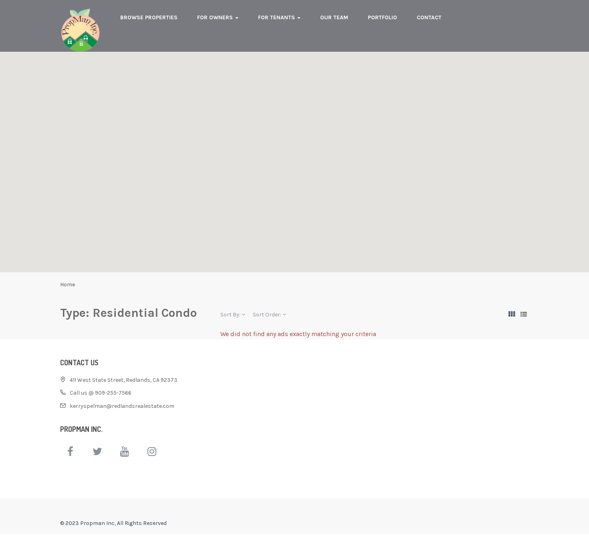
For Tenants (277, 17)
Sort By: (231, 314)
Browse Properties (149, 17)
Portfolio (382, 17)
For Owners (215, 17)
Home (67, 284)
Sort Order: (267, 314)
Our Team (334, 17)
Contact (429, 17)
